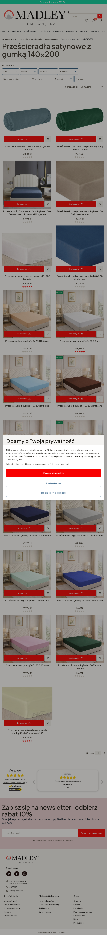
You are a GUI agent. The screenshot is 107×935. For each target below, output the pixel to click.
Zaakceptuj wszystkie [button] (53, 473)
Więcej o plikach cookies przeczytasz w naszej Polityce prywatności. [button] (38, 464)
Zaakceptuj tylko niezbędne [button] (53, 492)
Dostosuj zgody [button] (53, 483)
